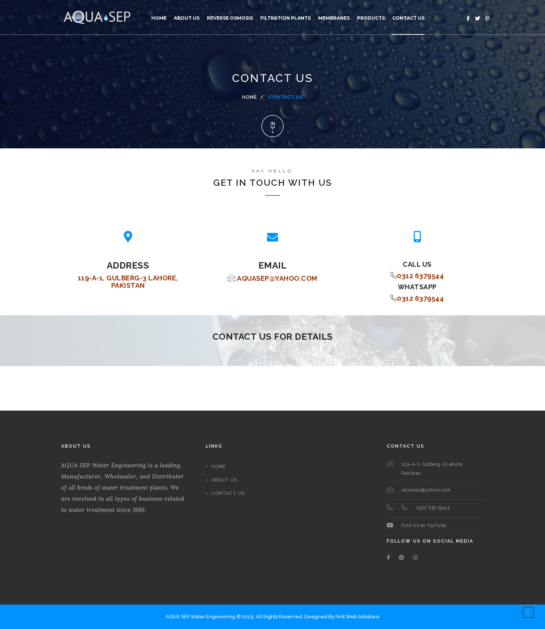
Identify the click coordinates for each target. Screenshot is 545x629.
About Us (186, 18)
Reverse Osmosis (230, 18)
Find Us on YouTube (424, 525)
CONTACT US (408, 18)
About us (224, 480)
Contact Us (228, 493)
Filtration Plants (285, 18)
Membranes (334, 18)
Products (371, 18)
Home (158, 18)
